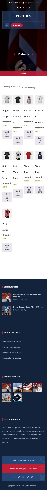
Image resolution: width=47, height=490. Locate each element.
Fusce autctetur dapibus (11, 358)
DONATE (16, 25)
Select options (7, 196)
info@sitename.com (28, 468)
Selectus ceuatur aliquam (11, 341)
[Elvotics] (23, 16)
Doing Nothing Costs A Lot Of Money (28, 307)
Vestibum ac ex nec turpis (12, 352)
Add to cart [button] (7, 134)
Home (23, 73)
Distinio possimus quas (11, 347)
